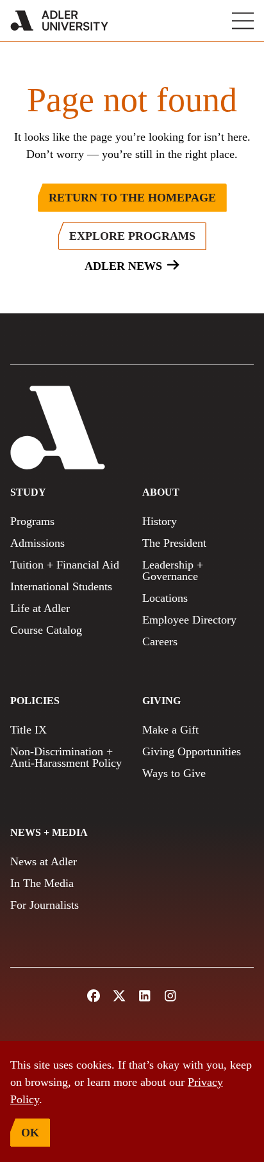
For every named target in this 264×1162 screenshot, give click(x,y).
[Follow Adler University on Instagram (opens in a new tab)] (170, 995)
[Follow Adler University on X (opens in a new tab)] (119, 995)
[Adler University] (59, 20)
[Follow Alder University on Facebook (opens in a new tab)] (93, 995)
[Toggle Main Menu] (243, 20)
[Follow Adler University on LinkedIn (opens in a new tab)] (145, 995)
